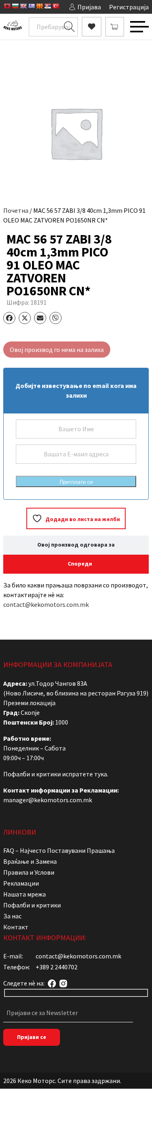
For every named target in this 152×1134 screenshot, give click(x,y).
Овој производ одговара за (76, 544)
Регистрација (129, 7)
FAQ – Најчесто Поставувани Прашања (59, 850)
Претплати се (76, 482)
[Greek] (31, 6)
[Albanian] (7, 6)
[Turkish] (55, 6)
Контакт (15, 927)
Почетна (15, 210)
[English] (23, 6)
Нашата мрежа (24, 894)
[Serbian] (47, 6)
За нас (12, 916)
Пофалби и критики (32, 905)
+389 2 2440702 (56, 967)
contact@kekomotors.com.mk (46, 604)
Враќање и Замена (30, 861)
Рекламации (21, 883)
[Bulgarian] (15, 6)
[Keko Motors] (12, 26)
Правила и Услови (28, 872)
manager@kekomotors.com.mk (47, 800)
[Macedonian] (39, 6)
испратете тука (84, 774)
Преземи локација (29, 703)
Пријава (89, 7)
